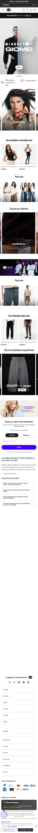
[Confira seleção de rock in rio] (19, 275)
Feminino (12, 435)
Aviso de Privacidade (12, 826)
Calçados (5, 709)
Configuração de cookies (8, 829)
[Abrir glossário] (21, 731)
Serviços (5, 752)
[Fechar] (36, 826)
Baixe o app (6, 759)
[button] (23, 10)
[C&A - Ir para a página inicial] (8, 10)
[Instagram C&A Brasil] (9, 682)
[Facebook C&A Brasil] (28, 682)
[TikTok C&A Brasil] (14, 682)
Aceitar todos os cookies (25, 829)
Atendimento (6, 765)
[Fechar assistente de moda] (34, 802)
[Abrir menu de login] (27, 10)
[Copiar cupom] (33, 5)
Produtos (5, 746)
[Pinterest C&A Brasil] (19, 682)
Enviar (19, 447)
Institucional (6, 740)
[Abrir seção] (22, 690)
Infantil (5, 702)
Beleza (5, 721)
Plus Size (5, 715)
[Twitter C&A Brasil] (24, 682)
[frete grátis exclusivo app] (19, 18)
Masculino (26, 435)
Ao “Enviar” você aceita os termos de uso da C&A (19, 452)
